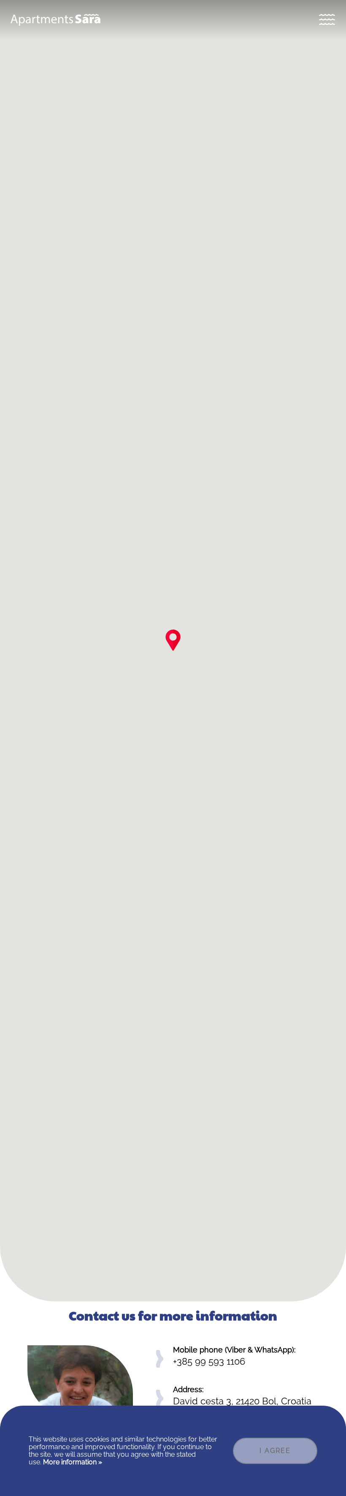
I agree (275, 1451)
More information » (71, 1462)
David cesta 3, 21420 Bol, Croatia (242, 1401)
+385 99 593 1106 (209, 1361)
